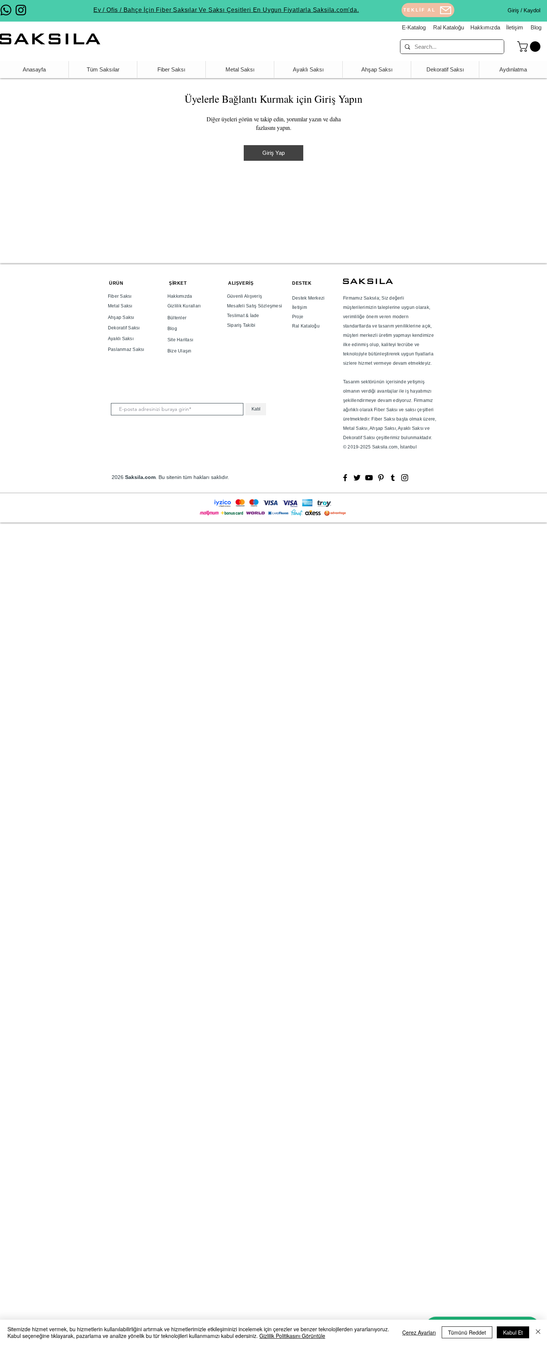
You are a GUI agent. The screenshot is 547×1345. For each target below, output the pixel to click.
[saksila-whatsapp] (6, 10)
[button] (530, 46)
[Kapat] (538, 1332)
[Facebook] (345, 477)
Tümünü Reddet (467, 1332)
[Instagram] (404, 477)
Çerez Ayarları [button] (419, 1332)
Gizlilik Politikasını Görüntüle (292, 1335)
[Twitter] (357, 477)
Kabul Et (513, 1332)
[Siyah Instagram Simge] (21, 10)
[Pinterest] (381, 477)
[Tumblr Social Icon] (392, 477)
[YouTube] (369, 477)
